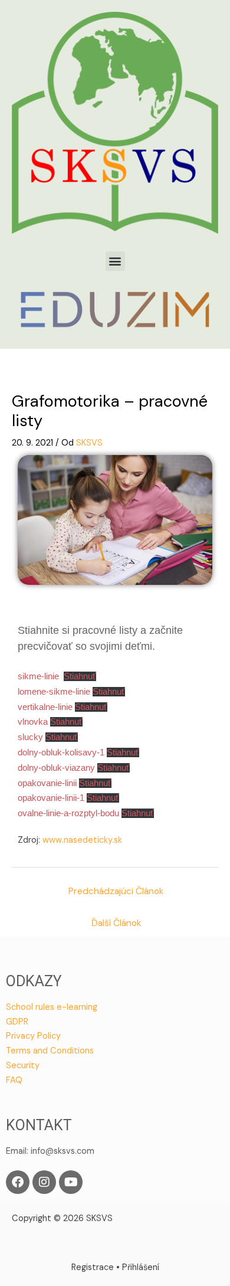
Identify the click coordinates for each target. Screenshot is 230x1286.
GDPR (17, 1022)
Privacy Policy (33, 1036)
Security (23, 1065)
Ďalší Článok (116, 923)
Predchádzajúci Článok (116, 891)
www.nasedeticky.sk (82, 840)
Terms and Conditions (50, 1050)
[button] (115, 261)
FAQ (14, 1080)
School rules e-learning (51, 1007)
